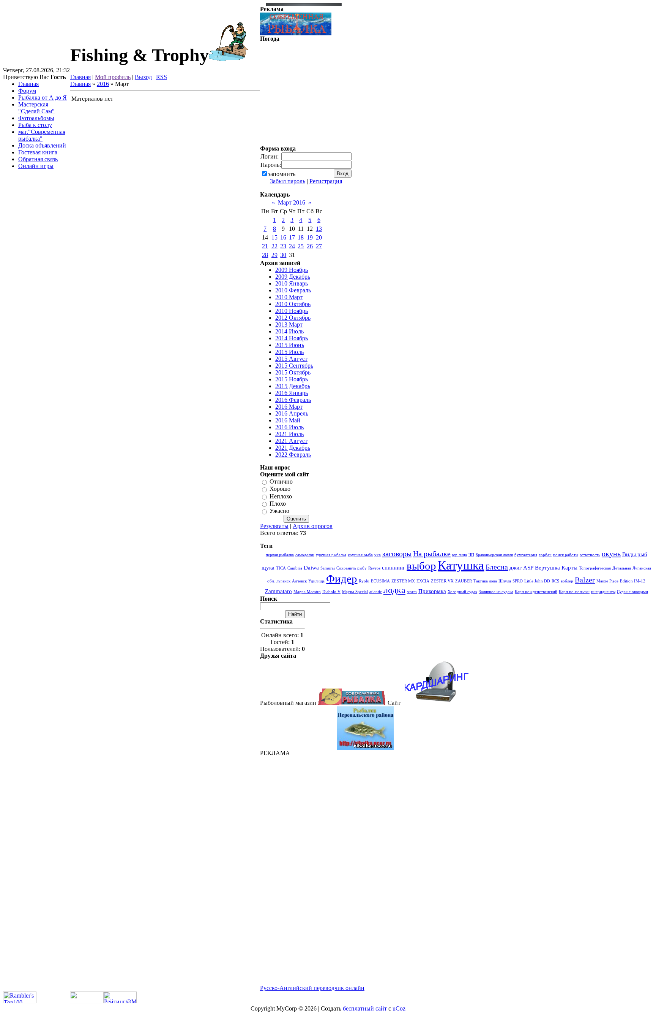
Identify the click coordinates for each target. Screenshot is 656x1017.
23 (283, 246)
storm (412, 592)
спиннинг (393, 568)
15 (274, 237)
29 (274, 255)
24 (292, 246)
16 (283, 237)
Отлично (281, 481)
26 (310, 246)
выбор (421, 566)
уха (377, 555)
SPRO (517, 581)
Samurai (327, 568)
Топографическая (595, 568)
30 (283, 255)
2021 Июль (289, 434)
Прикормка (432, 591)
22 (274, 246)
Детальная (621, 568)
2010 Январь (291, 283)
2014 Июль (289, 331)
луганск (283, 581)
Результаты (274, 526)
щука (268, 568)
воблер (567, 581)
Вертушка (547, 568)
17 (292, 237)
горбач (545, 555)
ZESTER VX (442, 581)
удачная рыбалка (331, 555)
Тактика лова (485, 581)
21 (265, 246)
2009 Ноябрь (291, 270)
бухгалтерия (525, 555)
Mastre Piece (607, 581)
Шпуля (504, 581)
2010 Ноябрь (291, 311)
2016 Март (289, 406)
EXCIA (422, 581)
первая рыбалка (280, 555)
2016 (103, 84)
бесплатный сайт (365, 1008)
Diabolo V (331, 592)
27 (319, 246)
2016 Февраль (293, 400)
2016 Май (287, 420)
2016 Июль (289, 427)
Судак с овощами (632, 592)
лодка (394, 590)
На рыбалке (432, 553)
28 (265, 255)
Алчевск (299, 581)
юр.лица (459, 555)
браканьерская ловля (494, 555)
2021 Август (291, 441)
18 (301, 237)
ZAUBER (463, 581)
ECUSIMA (380, 581)
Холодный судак (462, 592)
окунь (611, 553)
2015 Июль (289, 352)
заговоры (397, 553)
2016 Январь (291, 393)
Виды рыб (634, 554)
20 (319, 237)
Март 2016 (291, 202)
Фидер (341, 579)
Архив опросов (313, 526)
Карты (569, 568)
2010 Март (289, 297)
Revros (374, 568)
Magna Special (355, 592)
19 (310, 237)
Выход (143, 77)
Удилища (316, 581)
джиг (515, 568)
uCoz (399, 1008)
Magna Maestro (307, 592)
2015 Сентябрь (294, 365)
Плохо (278, 503)
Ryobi (364, 581)
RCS (555, 581)
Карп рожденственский (536, 592)
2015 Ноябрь (291, 379)
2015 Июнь (289, 345)
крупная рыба (360, 555)
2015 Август (291, 358)
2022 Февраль (293, 454)
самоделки (304, 555)
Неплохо (281, 496)
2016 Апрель (291, 413)
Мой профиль (113, 77)
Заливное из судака (496, 592)
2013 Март (289, 324)
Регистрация (325, 181)
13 (319, 228)
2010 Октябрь (293, 304)
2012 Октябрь (293, 317)
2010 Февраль (293, 290)
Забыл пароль (287, 181)
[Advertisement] (365, 871)
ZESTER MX (403, 581)
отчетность (590, 555)
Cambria (294, 568)
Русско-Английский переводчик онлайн (312, 988)
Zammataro (278, 591)
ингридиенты (603, 592)
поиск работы (565, 555)
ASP (528, 568)
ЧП (471, 555)
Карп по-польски (574, 592)
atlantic (375, 592)
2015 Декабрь (292, 386)
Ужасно (279, 511)
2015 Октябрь (293, 372)
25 (301, 246)
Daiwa (311, 568)
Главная (80, 77)
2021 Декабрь (292, 447)
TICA (281, 568)
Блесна (497, 567)
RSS (161, 77)
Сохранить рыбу (351, 568)
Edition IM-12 (632, 581)
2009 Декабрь (292, 276)
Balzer (585, 580)
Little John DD (537, 581)
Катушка (461, 565)
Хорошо (280, 489)
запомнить (281, 174)
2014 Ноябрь (291, 338)
